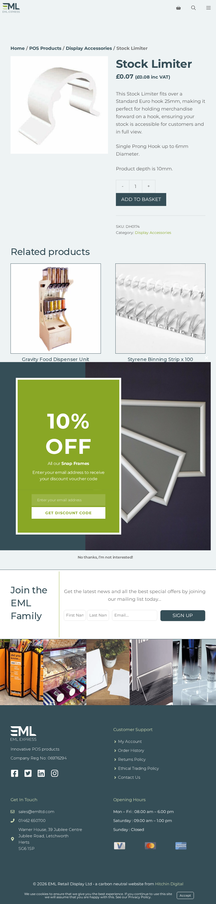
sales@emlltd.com (36, 811)
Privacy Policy (139, 897)
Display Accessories (89, 48)
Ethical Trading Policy (138, 768)
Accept (185, 895)
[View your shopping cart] (178, 8)
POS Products (45, 48)
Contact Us (129, 777)
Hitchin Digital (169, 883)
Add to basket (141, 199)
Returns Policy (132, 759)
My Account (130, 741)
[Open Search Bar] (193, 8)
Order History (131, 750)
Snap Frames (75, 463)
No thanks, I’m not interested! (105, 557)
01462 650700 (32, 820)
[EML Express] (11, 8)
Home (18, 48)
